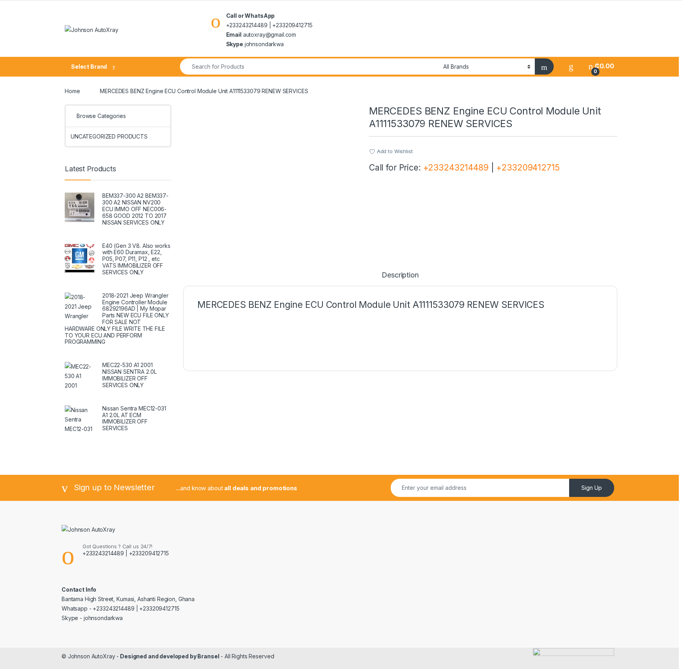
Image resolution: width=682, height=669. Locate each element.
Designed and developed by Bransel (169, 656)
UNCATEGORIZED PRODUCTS (109, 136)
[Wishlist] (571, 66)
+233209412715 (527, 167)
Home (72, 91)
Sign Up (591, 487)
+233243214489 (456, 167)
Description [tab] (400, 275)
